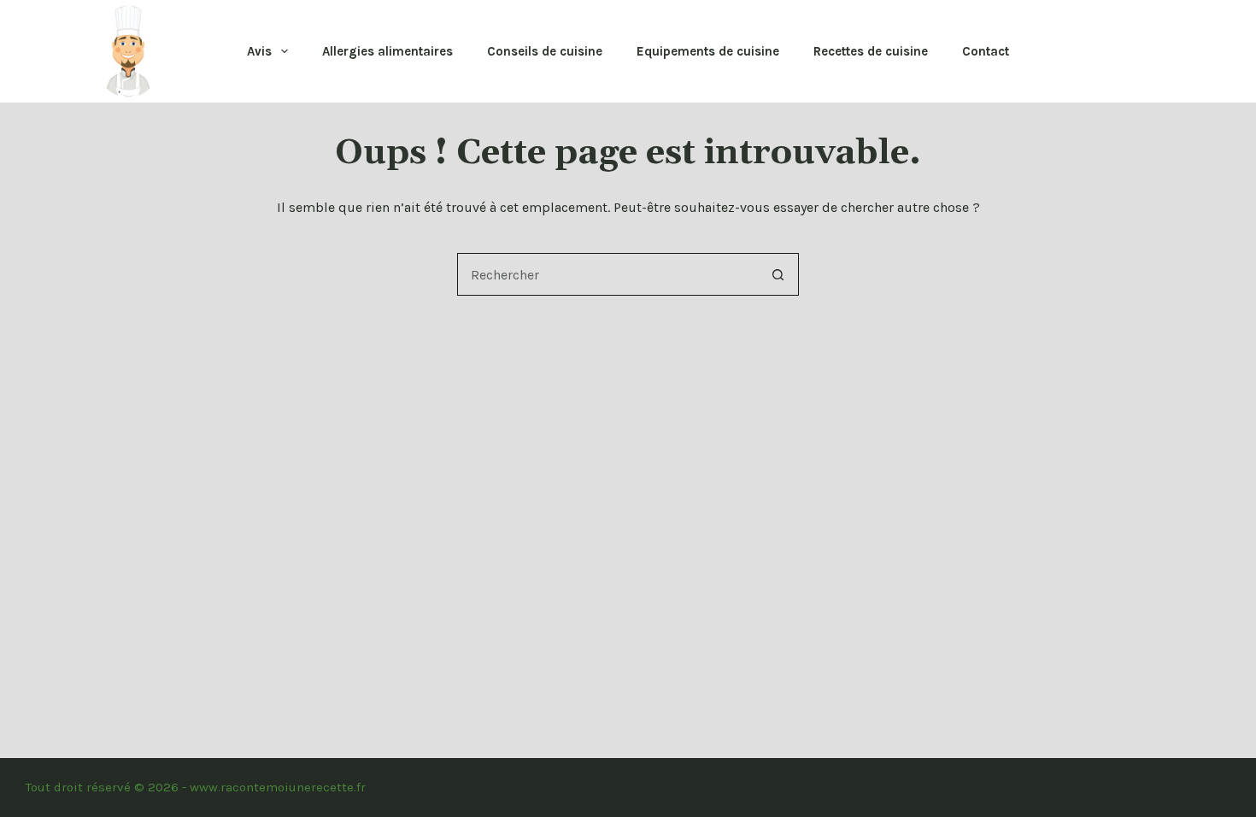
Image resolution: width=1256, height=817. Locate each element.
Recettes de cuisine (870, 51)
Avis (259, 51)
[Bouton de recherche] (777, 274)
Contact (985, 51)
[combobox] (607, 274)
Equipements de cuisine (708, 51)
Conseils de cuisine (544, 51)
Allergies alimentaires (387, 51)
